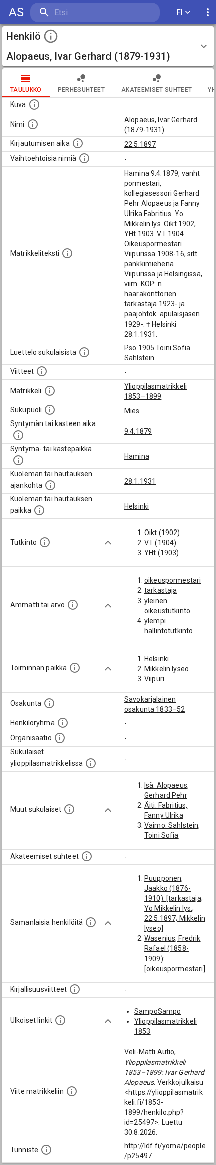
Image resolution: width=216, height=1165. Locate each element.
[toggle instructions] (51, 36)
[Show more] (108, 543)
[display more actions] (208, 12)
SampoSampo (157, 1011)
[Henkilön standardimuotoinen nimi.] (33, 124)
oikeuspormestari (172, 580)
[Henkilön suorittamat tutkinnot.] (45, 542)
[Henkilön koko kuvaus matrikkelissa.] (67, 253)
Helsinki (136, 506)
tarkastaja (160, 590)
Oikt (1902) (162, 532)
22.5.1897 (140, 144)
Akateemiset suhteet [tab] (156, 89)
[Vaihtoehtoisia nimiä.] (84, 158)
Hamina (136, 456)
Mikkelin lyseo (166, 669)
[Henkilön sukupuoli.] (50, 410)
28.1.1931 (140, 481)
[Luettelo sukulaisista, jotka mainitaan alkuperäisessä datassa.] (84, 352)
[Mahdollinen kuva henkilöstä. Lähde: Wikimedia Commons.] (34, 104)
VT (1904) (160, 543)
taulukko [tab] (26, 89)
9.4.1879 (138, 431)
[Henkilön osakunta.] (49, 703)
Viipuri (154, 679)
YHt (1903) (161, 553)
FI (180, 12)
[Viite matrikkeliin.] (72, 1091)
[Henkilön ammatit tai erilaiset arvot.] (73, 605)
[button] (108, 46)
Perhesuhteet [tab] (81, 89)
